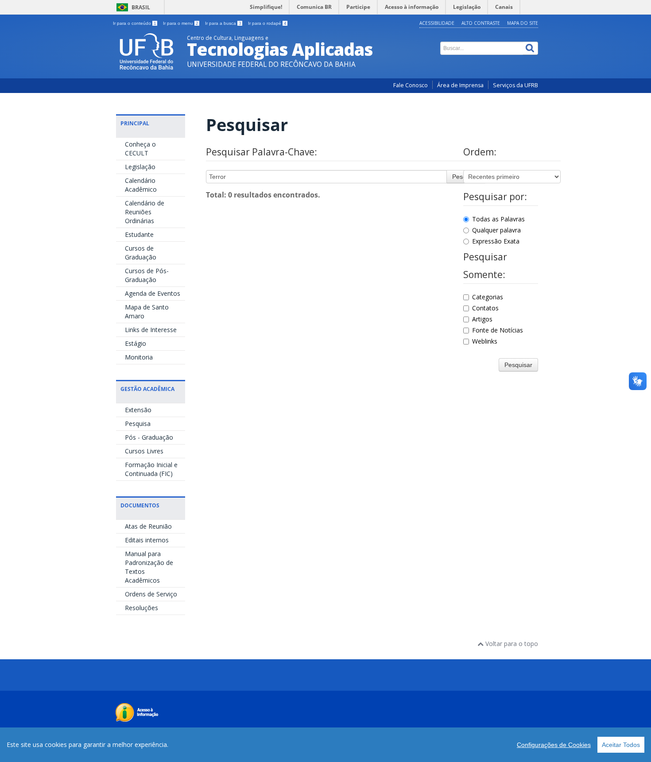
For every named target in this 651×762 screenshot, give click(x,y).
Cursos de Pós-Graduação (147, 275)
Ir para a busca (223, 23)
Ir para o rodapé (267, 23)
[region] (325, 744)
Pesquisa (138, 423)
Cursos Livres (144, 451)
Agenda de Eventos (152, 293)
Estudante (139, 234)
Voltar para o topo (511, 643)
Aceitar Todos (621, 744)
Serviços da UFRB (515, 85)
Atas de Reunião (148, 526)
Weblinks (484, 341)
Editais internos (147, 540)
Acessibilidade (436, 23)
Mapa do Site (522, 23)
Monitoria (139, 357)
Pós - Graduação (149, 437)
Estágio (135, 343)
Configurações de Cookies (554, 744)
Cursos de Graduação (140, 252)
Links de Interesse (151, 329)
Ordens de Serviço (151, 594)
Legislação (140, 166)
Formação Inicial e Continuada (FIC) (151, 469)
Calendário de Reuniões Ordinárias (144, 212)
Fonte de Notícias (497, 330)
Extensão (138, 410)
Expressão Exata (495, 241)
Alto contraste (480, 23)
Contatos (485, 308)
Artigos (482, 319)
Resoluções (141, 607)
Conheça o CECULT (140, 148)
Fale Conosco (410, 85)
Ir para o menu (180, 23)
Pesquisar (518, 364)
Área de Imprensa (460, 85)
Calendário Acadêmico (141, 184)
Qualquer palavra (496, 230)
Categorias (487, 297)
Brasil (141, 7)
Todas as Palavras (498, 219)
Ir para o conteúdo (134, 23)
